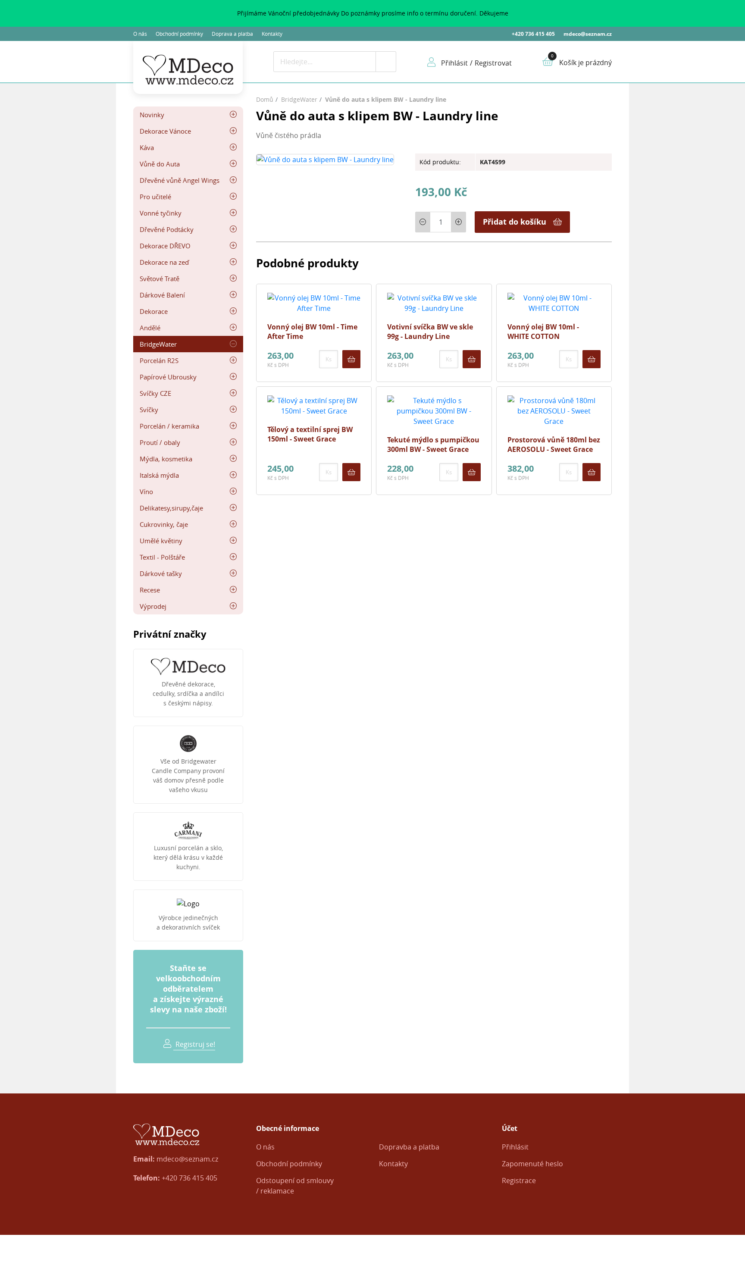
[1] (386, 61)
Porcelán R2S (159, 360)
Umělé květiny (161, 540)
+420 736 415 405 (533, 34)
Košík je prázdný (585, 62)
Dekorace (154, 311)
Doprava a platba (232, 33)
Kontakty (272, 33)
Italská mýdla (159, 475)
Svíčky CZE (155, 393)
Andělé (150, 327)
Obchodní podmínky (179, 33)
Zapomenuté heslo (532, 1163)
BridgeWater (158, 344)
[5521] (472, 359)
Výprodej (153, 606)
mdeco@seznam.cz (587, 34)
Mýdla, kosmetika (166, 458)
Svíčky (149, 409)
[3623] (472, 472)
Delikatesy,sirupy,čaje (171, 508)
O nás (140, 33)
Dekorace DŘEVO (165, 245)
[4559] (591, 472)
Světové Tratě (159, 278)
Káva (147, 147)
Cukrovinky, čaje (164, 524)
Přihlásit (515, 1147)
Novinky (152, 114)
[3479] (351, 472)
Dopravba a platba (409, 1147)
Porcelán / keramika (169, 426)
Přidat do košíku (514, 221)
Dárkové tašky (161, 573)
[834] (591, 359)
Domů (264, 99)
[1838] (351, 359)
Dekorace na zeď (164, 262)
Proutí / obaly (160, 442)
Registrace (519, 1180)
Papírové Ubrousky (168, 377)
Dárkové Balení (162, 295)
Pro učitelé (155, 196)
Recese (150, 590)
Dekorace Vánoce (165, 131)
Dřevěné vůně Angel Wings (179, 180)
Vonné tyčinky (161, 213)
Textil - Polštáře (162, 557)
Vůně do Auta (160, 164)
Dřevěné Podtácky (167, 229)
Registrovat (493, 63)
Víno (146, 491)
